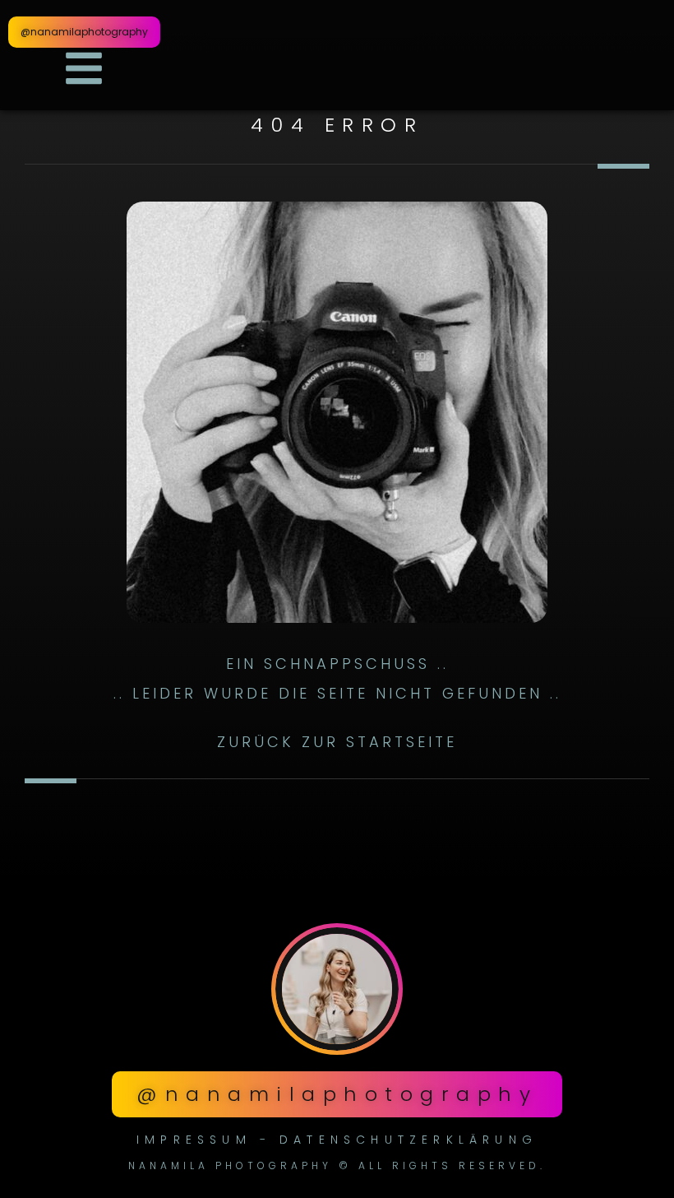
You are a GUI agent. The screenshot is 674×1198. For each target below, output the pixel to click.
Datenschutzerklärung (408, 1139)
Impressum (194, 1139)
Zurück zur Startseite (337, 741)
